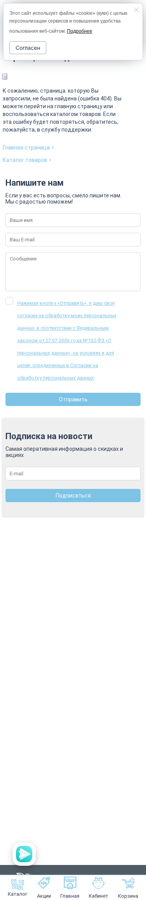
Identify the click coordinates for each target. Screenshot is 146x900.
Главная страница (26, 147)
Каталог (17, 894)
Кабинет (98, 896)
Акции (44, 896)
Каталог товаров (25, 160)
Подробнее (79, 31)
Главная (69, 896)
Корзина (128, 896)
